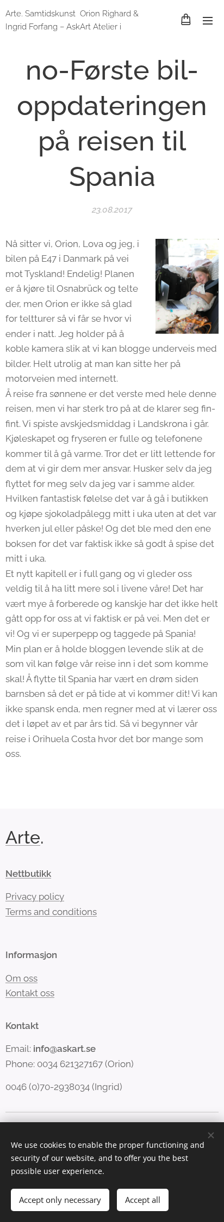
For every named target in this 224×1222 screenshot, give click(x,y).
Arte (22, 837)
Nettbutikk (28, 873)
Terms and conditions (51, 911)
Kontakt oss (29, 993)
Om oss (21, 978)
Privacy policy (34, 896)
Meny (208, 20)
